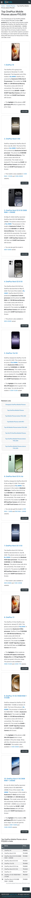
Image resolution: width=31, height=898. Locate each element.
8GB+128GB (8, 249)
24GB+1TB (18, 664)
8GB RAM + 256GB (20, 511)
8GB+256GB (8, 321)
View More (24, 111)
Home (3, 6)
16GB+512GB (8, 664)
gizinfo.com (13, 894)
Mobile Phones (10, 6)
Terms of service (16, 896)
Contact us (25, 896)
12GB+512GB (14, 390)
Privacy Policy (6, 896)
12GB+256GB (19, 176)
